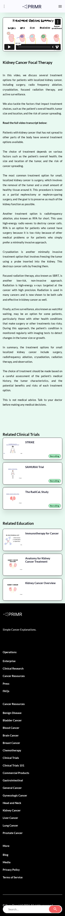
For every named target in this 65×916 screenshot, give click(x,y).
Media (6, 862)
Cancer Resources (14, 676)
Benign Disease (12, 712)
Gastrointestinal (13, 780)
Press (6, 683)
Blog (5, 854)
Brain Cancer (11, 735)
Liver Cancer (10, 817)
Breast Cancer (11, 742)
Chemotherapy (12, 750)
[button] (60, 6)
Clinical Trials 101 (13, 765)
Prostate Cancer (13, 833)
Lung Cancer (10, 825)
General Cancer (12, 787)
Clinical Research (13, 668)
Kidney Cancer (12, 810)
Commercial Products (16, 772)
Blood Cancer (11, 727)
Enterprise (9, 661)
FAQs (6, 691)
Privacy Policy (11, 869)
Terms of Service (13, 877)
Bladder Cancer (12, 720)
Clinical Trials (11, 757)
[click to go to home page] (32, 6)
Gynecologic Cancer (15, 795)
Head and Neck (12, 803)
